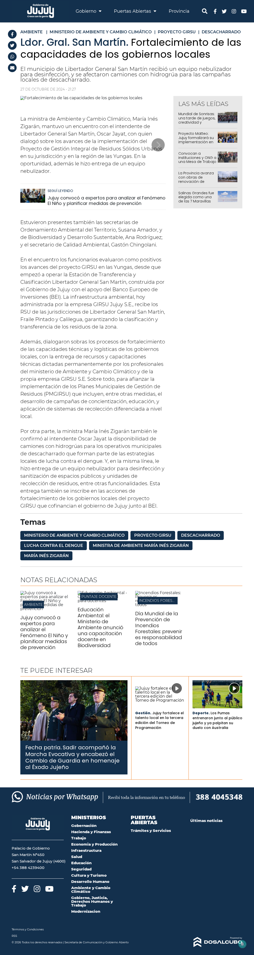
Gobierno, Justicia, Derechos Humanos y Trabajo (92, 901)
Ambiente (33, 604)
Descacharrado (200, 535)
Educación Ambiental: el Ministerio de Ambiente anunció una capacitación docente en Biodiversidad (100, 627)
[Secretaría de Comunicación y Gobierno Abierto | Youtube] (244, 11)
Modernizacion (85, 911)
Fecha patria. (43, 747)
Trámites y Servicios (151, 830)
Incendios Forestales (161, 600)
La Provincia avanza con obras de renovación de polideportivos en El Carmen (196, 181)
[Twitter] (12, 45)
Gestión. (143, 713)
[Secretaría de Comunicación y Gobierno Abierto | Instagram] (234, 11)
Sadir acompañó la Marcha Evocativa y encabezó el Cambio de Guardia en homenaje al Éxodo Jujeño (72, 757)
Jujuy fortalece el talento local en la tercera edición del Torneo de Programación (159, 720)
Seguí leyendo (60, 190)
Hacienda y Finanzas (91, 831)
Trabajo (78, 838)
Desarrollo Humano (90, 881)
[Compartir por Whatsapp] (12, 56)
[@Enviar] (12, 67)
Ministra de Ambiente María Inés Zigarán (141, 545)
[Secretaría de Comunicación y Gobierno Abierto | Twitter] (224, 11)
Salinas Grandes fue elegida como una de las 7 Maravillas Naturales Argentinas (196, 199)
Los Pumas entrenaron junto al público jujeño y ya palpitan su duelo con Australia (217, 720)
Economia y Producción (94, 844)
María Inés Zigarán (46, 555)
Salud (76, 856)
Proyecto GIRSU (152, 535)
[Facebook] (12, 34)
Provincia (179, 11)
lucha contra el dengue (53, 545)
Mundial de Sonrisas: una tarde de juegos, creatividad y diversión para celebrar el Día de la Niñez (196, 124)
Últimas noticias (206, 820)
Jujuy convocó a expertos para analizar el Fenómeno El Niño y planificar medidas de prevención (106, 200)
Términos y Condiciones (28, 929)
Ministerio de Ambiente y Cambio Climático (74, 535)
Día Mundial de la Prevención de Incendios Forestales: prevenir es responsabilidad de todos (158, 628)
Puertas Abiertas (133, 11)
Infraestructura (86, 850)
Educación (81, 862)
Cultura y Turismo (89, 875)
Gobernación (83, 825)
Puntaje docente (98, 596)
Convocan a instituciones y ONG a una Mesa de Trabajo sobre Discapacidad (197, 159)
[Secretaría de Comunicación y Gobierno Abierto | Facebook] (215, 11)
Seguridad (81, 869)
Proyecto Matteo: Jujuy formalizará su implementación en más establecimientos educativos (196, 144)
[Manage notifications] (242, 944)
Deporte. (201, 713)
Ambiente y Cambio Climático (90, 889)
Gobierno (86, 11)
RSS (14, 936)
